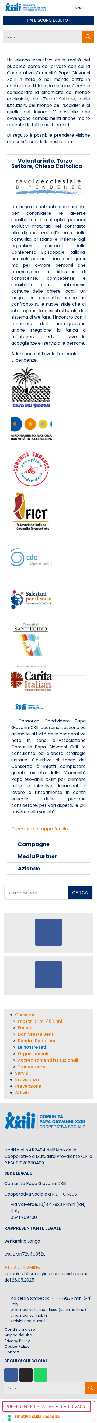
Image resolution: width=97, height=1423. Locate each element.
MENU (79, 8)
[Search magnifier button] (88, 37)
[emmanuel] (31, 487)
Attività (22, 1092)
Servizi (21, 1073)
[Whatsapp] (40, 1375)
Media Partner (37, 856)
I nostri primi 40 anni (40, 1021)
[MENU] (89, 8)
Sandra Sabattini (36, 1041)
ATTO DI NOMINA (22, 1267)
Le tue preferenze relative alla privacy (44, 1406)
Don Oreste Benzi (36, 1034)
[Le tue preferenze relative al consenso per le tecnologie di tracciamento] (9, 1418)
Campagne (34, 844)
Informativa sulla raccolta (33, 1416)
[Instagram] (26, 1375)
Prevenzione (28, 1086)
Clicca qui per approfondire (40, 829)
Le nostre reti (32, 1047)
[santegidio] (31, 657)
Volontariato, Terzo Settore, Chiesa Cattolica (46, 163)
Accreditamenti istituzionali (48, 1060)
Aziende (29, 868)
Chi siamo (25, 1015)
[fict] (31, 530)
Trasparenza (32, 1067)
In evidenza (27, 1080)
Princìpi (26, 1028)
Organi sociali (33, 1054)
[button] (48, 163)
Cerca (80, 892)
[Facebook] (11, 1375)
